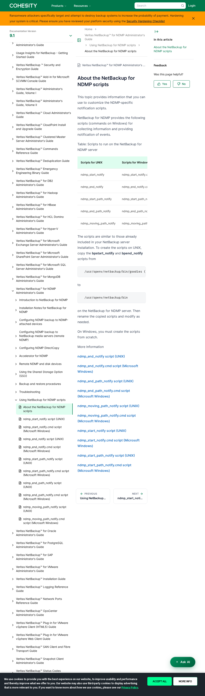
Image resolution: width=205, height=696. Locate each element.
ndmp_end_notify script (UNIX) (101, 356)
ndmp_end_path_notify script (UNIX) (105, 381)
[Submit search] (182, 5)
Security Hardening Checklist (146, 21)
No (184, 84)
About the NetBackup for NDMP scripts (170, 49)
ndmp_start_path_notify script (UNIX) (106, 455)
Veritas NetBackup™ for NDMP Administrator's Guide (115, 37)
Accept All (160, 681)
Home (88, 29)
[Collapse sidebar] (79, 40)
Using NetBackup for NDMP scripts (112, 45)
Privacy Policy (130, 687)
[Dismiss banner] (193, 18)
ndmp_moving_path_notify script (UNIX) (108, 406)
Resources (81, 5)
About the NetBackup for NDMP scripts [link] (110, 51)
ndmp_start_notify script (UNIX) (101, 431)
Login (191, 5)
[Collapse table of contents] (156, 31)
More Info (185, 681)
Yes (164, 84)
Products (57, 5)
